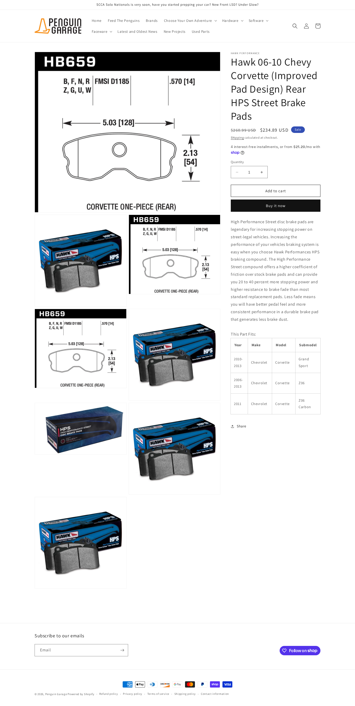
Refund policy (108, 694)
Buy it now (276, 205)
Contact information (215, 694)
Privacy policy (132, 694)
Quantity (237, 162)
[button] (190, 20)
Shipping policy (185, 694)
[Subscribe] (122, 650)
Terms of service (158, 694)
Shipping (237, 137)
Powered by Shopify (81, 694)
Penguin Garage (56, 694)
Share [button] (241, 426)
